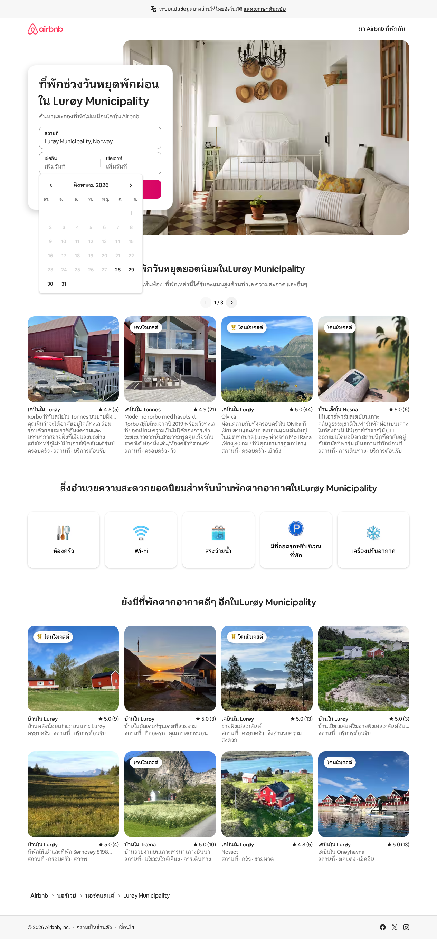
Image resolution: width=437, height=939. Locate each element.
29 (131, 270)
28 (118, 270)
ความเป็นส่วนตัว (94, 927)
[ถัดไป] (231, 302)
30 (50, 284)
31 (63, 284)
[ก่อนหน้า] (205, 302)
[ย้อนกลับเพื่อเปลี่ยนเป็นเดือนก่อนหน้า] (51, 185)
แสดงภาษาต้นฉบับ (265, 9)
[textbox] (70, 167)
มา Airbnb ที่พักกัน (382, 28)
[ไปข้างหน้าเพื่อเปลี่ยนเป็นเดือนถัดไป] (131, 185)
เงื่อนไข (126, 927)
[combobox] (100, 141)
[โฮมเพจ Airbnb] (45, 29)
